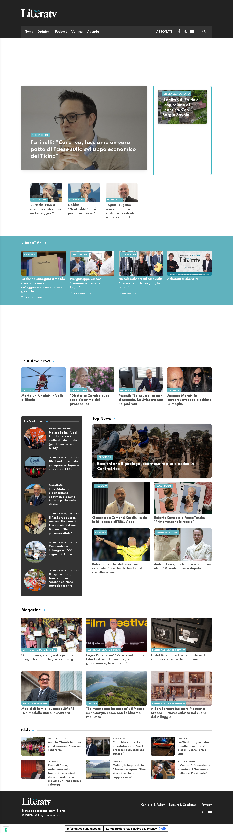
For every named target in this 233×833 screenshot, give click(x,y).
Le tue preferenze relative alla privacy (131, 828)
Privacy (206, 805)
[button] (196, 812)
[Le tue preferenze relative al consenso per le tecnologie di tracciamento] (6, 830)
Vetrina (77, 31)
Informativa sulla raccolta (84, 828)
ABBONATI (164, 31)
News (29, 31)
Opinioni (44, 31)
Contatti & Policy (153, 805)
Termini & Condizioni (183, 805)
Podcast (61, 31)
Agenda (93, 31)
